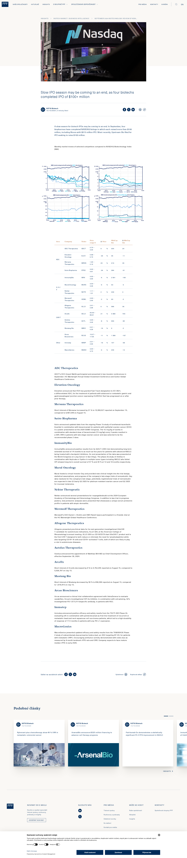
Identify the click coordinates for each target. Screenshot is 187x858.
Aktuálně (35, 4)
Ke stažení (107, 823)
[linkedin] (133, 109)
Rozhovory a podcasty (112, 814)
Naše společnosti (20, 4)
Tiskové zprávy (109, 810)
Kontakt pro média (110, 827)
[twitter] (129, 109)
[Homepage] (5, 4)
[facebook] (124, 109)
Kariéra (164, 4)
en (182, 4)
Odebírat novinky (110, 819)
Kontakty (154, 4)
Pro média (142, 4)
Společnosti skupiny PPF (164, 810)
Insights (46, 4)
